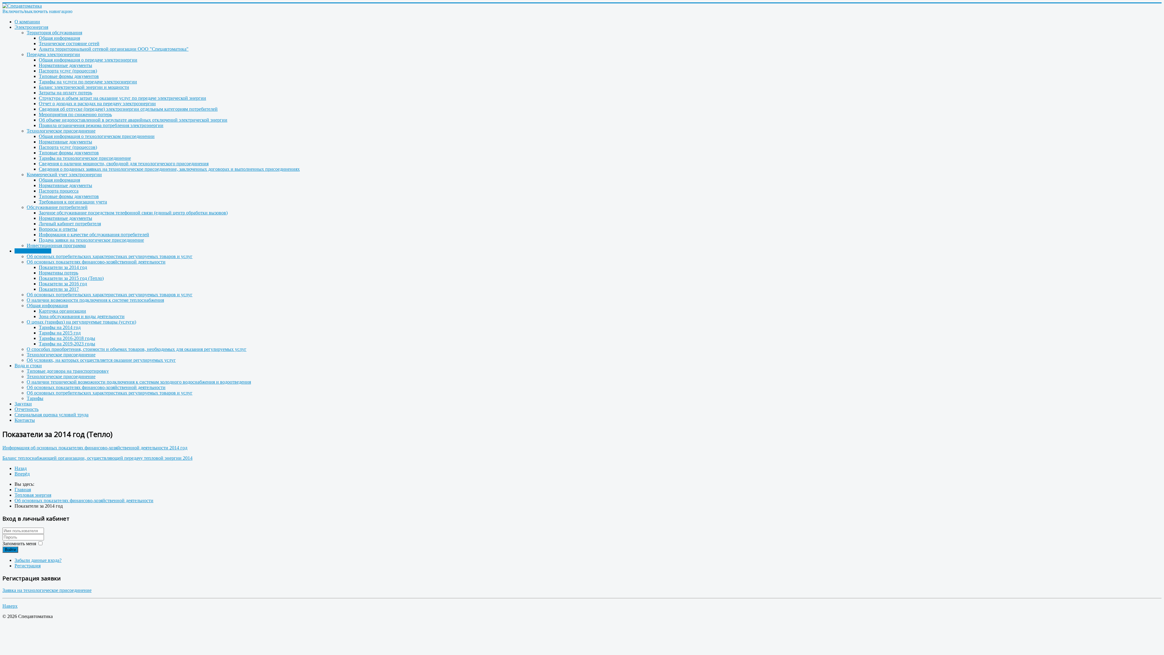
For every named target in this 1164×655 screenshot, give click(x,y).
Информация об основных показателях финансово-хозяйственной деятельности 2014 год (94, 447)
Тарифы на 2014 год (60, 327)
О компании (27, 21)
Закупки (23, 403)
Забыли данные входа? (38, 560)
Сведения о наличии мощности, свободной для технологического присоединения (124, 163)
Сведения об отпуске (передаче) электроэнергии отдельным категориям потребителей (128, 109)
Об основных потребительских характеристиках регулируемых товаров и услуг (109, 256)
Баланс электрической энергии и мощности (84, 87)
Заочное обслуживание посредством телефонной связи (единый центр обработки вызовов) (133, 212)
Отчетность (26, 409)
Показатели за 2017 (59, 289)
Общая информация (59, 38)
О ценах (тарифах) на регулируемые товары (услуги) (81, 321)
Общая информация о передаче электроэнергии (88, 59)
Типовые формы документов (69, 76)
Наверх (10, 606)
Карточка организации (62, 311)
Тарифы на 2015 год (60, 332)
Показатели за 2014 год (63, 267)
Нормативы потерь (58, 272)
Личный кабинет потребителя (70, 223)
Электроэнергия (31, 27)
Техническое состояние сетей (69, 43)
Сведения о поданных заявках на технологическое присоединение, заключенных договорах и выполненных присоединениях (169, 169)
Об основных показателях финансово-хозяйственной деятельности (96, 261)
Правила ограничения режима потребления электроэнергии (101, 125)
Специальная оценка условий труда (52, 414)
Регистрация (28, 565)
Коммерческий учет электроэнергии (64, 174)
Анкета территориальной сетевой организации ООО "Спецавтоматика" (114, 49)
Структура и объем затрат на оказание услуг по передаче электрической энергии (122, 98)
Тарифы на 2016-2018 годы (67, 338)
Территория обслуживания (54, 32)
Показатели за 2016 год (63, 283)
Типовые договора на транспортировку (68, 371)
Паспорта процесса (59, 190)
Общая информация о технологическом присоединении (97, 136)
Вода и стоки (28, 365)
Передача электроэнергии (53, 54)
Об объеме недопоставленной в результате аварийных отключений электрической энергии (133, 120)
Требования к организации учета (73, 201)
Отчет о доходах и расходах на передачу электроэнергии (97, 103)
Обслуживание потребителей (57, 207)
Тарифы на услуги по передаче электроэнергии (88, 81)
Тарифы (35, 398)
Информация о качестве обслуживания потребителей (94, 234)
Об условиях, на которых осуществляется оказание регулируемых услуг (101, 360)
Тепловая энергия (33, 251)
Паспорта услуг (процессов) (68, 70)
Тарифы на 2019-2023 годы (67, 343)
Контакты (25, 420)
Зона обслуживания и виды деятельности (82, 316)
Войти (10, 549)
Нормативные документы (65, 65)
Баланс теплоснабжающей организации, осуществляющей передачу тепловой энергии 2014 (97, 458)
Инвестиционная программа (56, 245)
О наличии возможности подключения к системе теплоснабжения (95, 300)
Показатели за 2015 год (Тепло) (71, 278)
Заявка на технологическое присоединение (47, 590)
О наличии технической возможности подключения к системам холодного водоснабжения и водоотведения (139, 382)
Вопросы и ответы (58, 229)
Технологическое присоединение (61, 130)
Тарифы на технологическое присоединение (85, 158)
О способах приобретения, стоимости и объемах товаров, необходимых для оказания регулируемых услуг (136, 349)
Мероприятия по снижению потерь (75, 114)
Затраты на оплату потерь (65, 92)
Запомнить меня (19, 543)
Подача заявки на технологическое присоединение (91, 240)
